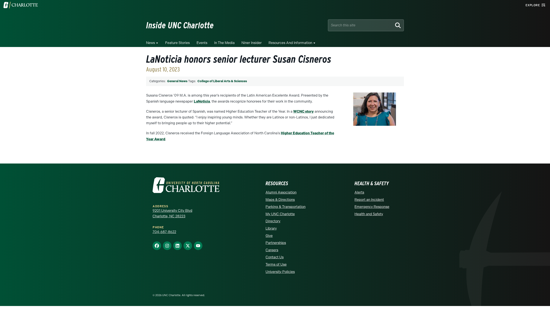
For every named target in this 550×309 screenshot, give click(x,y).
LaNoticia (202, 101)
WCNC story (303, 111)
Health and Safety (368, 214)
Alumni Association (281, 192)
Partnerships (276, 243)
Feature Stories (177, 43)
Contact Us (275, 257)
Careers (272, 250)
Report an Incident (369, 200)
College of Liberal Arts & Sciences (222, 81)
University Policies (280, 272)
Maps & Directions (280, 200)
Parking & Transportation (286, 207)
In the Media (224, 43)
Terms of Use (276, 264)
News (150, 43)
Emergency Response (371, 207)
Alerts (359, 192)
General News (177, 81)
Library (271, 228)
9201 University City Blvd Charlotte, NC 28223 (172, 213)
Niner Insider (251, 43)
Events (202, 43)
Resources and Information (290, 43)
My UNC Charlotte (280, 214)
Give (269, 236)
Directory (273, 221)
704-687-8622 (164, 232)
